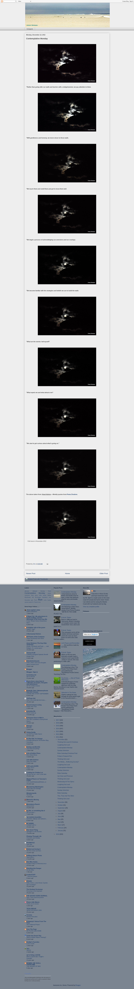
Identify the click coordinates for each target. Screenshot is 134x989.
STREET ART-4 (31, 825)
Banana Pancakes (32, 916)
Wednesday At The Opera (65, 781)
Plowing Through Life (34, 836)
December (61, 739)
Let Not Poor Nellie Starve (34, 734)
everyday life (31, 711)
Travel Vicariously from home (35, 638)
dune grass (34, 595)
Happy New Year (32, 706)
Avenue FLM (31, 653)
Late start (29, 844)
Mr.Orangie (38, 597)
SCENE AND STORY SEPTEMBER (37, 693)
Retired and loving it (33, 849)
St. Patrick (35, 602)
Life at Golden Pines (33, 753)
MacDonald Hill (29, 597)
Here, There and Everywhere (35, 897)
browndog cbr (31, 675)
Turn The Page (32, 929)
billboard (35, 591)
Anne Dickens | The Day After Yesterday (37, 643)
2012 (58, 734)
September (61, 808)
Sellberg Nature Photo (34, 855)
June (59, 816)
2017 (58, 720)
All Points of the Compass (35, 636)
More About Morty (32, 755)
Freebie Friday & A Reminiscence (36, 863)
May (59, 819)
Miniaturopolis (31, 793)
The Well (29, 795)
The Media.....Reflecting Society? (68, 762)
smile (45, 600)
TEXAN (29, 881)
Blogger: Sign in (32, 672)
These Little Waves (33, 902)
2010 (58, 834)
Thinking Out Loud (63, 759)
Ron (40, 599)
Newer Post (30, 573)
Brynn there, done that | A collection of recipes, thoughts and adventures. (37, 682)
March (60, 825)
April (59, 822)
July (59, 813)
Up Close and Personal (65, 776)
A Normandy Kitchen (34, 634)
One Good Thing (32, 830)
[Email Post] (47, 564)
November (27, 600)
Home (67, 573)
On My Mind (30, 870)
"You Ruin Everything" (33, 748)
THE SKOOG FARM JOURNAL (37, 896)
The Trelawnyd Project (33, 924)
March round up (31, 713)
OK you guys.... (31, 812)
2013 (58, 731)
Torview (29, 915)
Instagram (30, 29)
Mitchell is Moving (33, 799)
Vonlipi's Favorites (33, 942)
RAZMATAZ (31, 843)
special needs (28, 602)
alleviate (27, 591)
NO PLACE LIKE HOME (34, 931)
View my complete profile (91, 606)
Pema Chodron (72, 494)
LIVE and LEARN (32, 766)
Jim (94, 591)
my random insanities (34, 817)
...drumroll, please (32, 876)
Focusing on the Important (34, 891)
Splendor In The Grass (68, 692)
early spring (42, 595)
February (61, 828)
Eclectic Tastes (66, 617)
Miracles (29, 727)
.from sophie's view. (33, 610)
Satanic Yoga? (31, 629)
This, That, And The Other (65, 796)
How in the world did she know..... (36, 700)
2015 (58, 725)
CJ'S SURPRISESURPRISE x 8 (36, 782)
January (60, 830)
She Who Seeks (32, 862)
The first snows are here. (34, 851)
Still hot (29, 950)
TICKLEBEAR (31, 908)
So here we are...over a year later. (37, 774)
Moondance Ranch (33, 804)
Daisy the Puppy (31, 761)
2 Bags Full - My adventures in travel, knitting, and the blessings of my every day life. (37, 618)
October (60, 805)
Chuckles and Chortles (33, 838)
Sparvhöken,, (30, 857)
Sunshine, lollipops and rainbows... (37, 819)
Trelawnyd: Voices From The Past (36, 922)
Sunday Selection (63, 750)
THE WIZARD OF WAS (34, 966)
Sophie (49, 600)
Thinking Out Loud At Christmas (67, 742)
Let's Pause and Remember (70, 643)
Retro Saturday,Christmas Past (67, 753)
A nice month (30, 943)
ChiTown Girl (31, 698)
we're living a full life (33, 955)
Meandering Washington (35, 787)
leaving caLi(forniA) (33, 747)
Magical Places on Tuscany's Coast (36, 779)
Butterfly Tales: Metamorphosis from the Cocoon (37, 691)
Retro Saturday (62, 773)
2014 (58, 728)
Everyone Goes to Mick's (35, 717)
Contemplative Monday (35, 593)
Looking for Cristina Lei (35, 772)
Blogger (29, 669)
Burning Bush (46, 591)
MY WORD (30, 823)
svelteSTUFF (31, 874)
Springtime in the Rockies (34, 831)
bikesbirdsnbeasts (33, 661)
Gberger (29, 726)
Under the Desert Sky (34, 935)
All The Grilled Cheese (33, 686)
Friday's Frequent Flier (64, 756)
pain (32, 600)
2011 (57, 737)
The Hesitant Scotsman (35, 889)
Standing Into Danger (34, 868)
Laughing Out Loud (63, 745)
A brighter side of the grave (36, 627)
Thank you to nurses (33, 904)
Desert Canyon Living (34, 705)
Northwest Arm (46, 597)
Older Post (104, 573)
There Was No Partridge (34, 788)
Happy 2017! (30, 768)
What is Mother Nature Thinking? (36, 937)
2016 (58, 723)
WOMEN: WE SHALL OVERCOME (34, 963)
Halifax (49, 595)
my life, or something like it (36, 810)
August (60, 811)
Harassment (30, 806)
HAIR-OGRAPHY (32, 611)
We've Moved (31, 676)
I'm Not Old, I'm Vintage (34, 738)
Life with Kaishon (32, 760)
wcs (28, 948)
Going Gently (31, 732)
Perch (35, 600)
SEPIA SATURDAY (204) (34, 910)
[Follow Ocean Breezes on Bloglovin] (91, 635)
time (39, 602)
